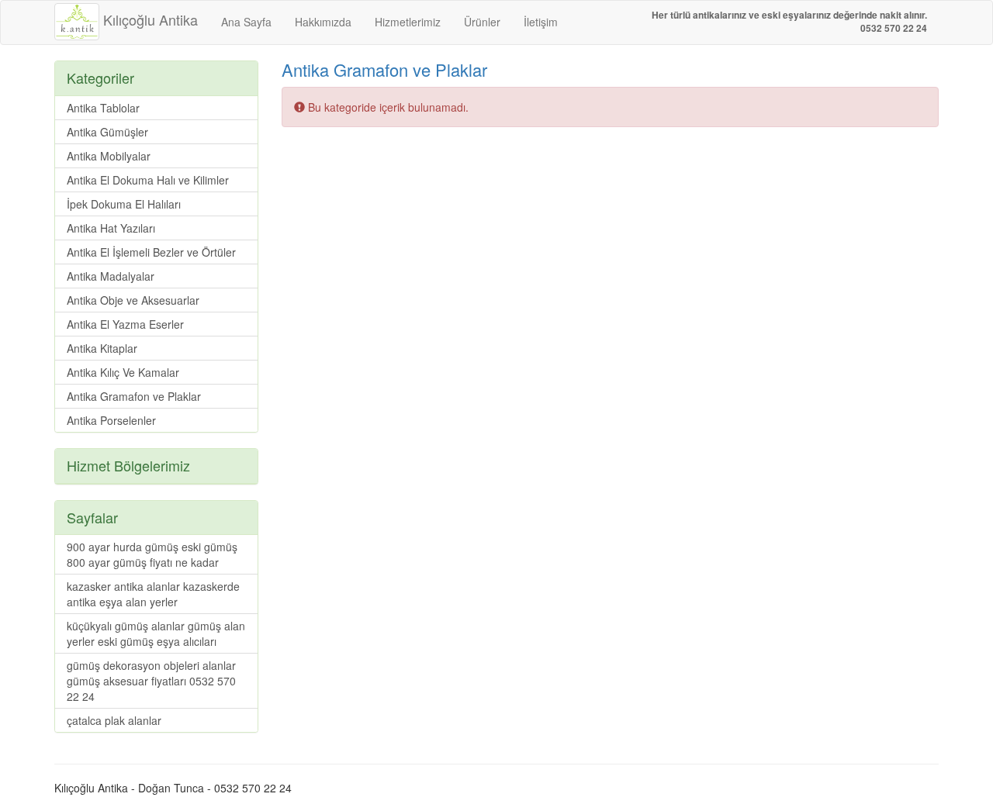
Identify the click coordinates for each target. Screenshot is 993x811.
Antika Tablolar (103, 108)
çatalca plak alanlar (114, 720)
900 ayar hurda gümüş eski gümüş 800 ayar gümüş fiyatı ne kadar (152, 554)
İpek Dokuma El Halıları (124, 204)
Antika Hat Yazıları (111, 228)
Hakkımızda (323, 21)
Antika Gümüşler (107, 132)
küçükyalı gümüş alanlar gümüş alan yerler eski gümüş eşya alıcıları (156, 633)
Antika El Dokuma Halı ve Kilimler (148, 180)
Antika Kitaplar (102, 348)
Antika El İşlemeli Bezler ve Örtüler (151, 252)
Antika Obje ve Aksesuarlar (133, 300)
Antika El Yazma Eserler (125, 324)
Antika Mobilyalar (109, 156)
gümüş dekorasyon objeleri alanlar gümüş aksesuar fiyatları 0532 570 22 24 (151, 680)
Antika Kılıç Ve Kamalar (123, 372)
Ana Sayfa (246, 21)
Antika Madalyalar (110, 276)
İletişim (541, 21)
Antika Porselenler (111, 420)
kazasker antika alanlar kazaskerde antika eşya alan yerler (153, 593)
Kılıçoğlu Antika (148, 19)
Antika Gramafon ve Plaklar (384, 69)
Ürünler (482, 21)
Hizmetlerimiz (408, 21)
